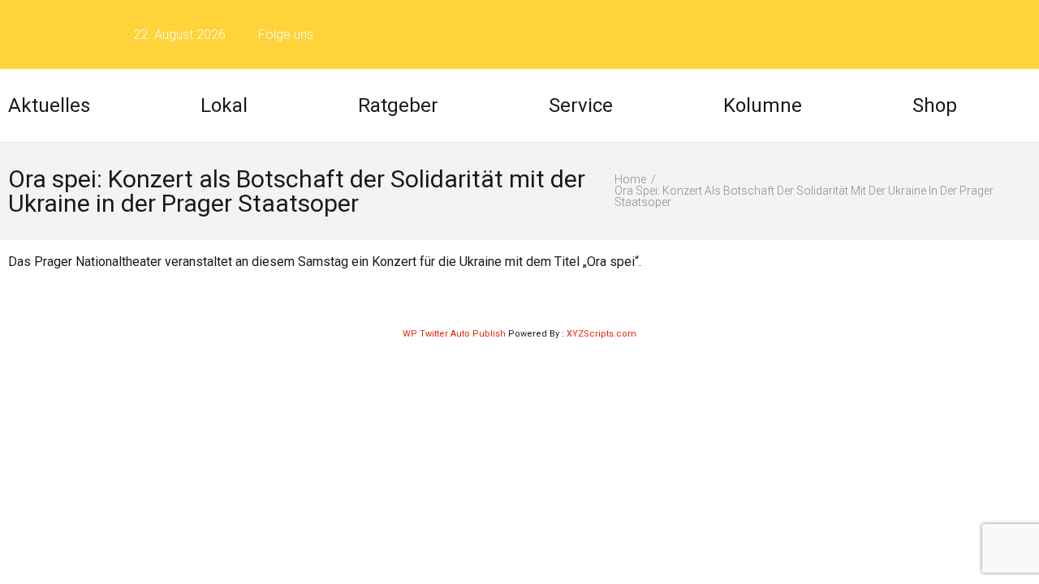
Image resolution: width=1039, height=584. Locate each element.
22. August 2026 (179, 34)
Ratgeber (398, 105)
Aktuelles (49, 105)
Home (630, 179)
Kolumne (762, 105)
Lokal (224, 105)
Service (581, 105)
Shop (934, 105)
